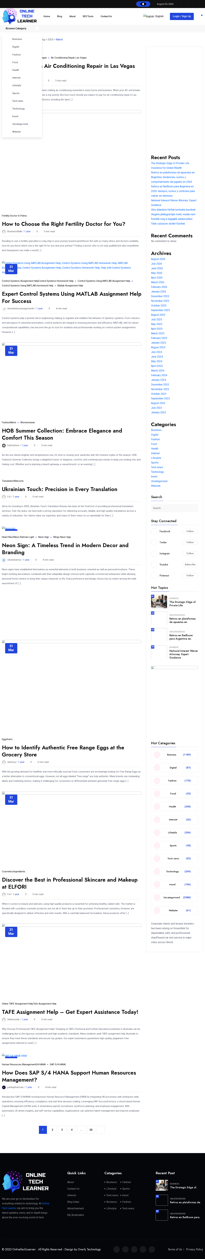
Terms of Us (175, 1249)
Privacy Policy (194, 1249)
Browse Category (16, 28)
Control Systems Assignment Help (20, 280)
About (72, 16)
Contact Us (106, 16)
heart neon (8, 537)
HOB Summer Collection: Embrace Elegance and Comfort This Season (62, 434)
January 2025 (158, 342)
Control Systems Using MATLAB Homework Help (27, 285)
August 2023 (158, 403)
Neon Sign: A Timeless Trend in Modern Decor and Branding (65, 548)
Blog (59, 16)
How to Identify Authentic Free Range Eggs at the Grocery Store (63, 751)
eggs (4, 739)
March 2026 (157, 282)
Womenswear (27, 422)
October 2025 (158, 305)
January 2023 (158, 412)
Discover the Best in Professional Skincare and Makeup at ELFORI (70, 883)
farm (9, 739)
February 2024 (159, 375)
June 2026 (157, 268)
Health (15, 70)
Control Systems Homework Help (56, 280)
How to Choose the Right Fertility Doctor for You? (63, 224)
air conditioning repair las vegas (69, 57)
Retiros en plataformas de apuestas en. (182, 620)
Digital (15, 47)
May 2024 (156, 361)
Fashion (16, 54)
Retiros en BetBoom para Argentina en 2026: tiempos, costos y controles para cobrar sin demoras (173, 191)
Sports (15, 93)
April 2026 (157, 277)
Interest (71, 1195)
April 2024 (157, 365)
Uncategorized (20, 124)
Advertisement (75, 1208)
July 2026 (156, 263)
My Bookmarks (75, 1215)
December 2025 (160, 296)
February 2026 (159, 286)
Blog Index (73, 1201)
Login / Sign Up (182, 16)
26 (91, 1129)
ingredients (19, 871)
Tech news (17, 101)
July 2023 (156, 407)
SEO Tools (88, 16)
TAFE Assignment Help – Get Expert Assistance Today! (70, 1012)
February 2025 (159, 338)
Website (16, 131)
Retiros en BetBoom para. (185, 1217)
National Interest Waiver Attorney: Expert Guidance (183, 654)
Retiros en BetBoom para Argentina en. (181, 637)
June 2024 (157, 356)
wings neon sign (62, 537)
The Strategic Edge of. (183, 1187)
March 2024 (157, 370)
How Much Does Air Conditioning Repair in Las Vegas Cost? (68, 69)
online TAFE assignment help (17, 1003)
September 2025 (160, 310)
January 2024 (158, 379)
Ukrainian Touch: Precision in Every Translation (59, 489)
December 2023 (160, 384)
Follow (190, 531)
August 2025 (158, 314)
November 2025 (160, 300)
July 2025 (156, 319)
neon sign (43, 537)
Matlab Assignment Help (70, 285)
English (159, 16)
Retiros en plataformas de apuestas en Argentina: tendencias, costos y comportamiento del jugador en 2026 (173, 177)
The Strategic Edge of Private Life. (182, 603)
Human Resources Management (19, 1064)
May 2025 (156, 324)
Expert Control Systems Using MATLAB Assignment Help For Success (71, 297)
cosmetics (7, 871)
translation (8, 480)
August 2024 (158, 347)
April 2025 (157, 328)
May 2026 (156, 273)
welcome (19, 480)
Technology (18, 108)
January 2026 (158, 291)
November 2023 (160, 389)
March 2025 (157, 333)
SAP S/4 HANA (58, 1064)
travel (15, 116)
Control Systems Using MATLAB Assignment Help (104, 280)
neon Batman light (24, 537)
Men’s (13, 422)
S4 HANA (41, 1064)
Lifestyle (16, 85)
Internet (16, 77)
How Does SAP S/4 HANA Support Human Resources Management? (69, 1076)
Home (47, 16)
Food (15, 62)
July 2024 (156, 352)
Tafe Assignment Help (44, 1003)
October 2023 (158, 393)
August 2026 (158, 259)
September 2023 (160, 398)
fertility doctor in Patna (14, 215)
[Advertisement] (71, 609)
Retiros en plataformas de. (185, 1202)
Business (17, 39)
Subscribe (190, 564)
